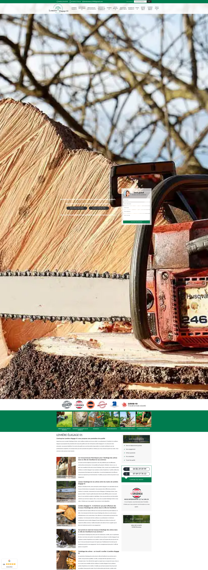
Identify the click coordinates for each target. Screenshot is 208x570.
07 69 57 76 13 (76, 1)
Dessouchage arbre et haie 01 (123, 8)
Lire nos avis (9, 566)
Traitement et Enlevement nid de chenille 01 (101, 8)
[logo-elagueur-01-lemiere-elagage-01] (58, 8)
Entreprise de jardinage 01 (131, 8)
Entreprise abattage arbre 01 (150, 8)
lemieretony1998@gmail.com (93, 1)
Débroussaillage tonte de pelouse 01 (91, 8)
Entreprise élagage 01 (74, 8)
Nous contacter (98, 208)
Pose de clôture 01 (157, 8)
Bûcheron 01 (109, 8)
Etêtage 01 (137, 8)
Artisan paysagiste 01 (115, 8)
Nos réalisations (77, 208)
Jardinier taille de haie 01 (143, 8)
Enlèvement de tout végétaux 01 (81, 8)
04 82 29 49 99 (63, 1)
